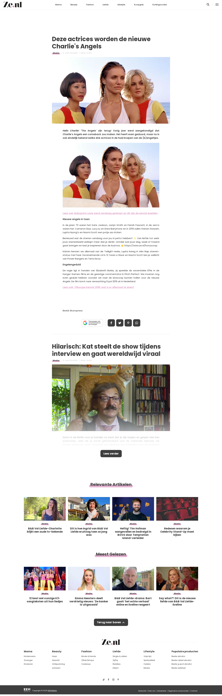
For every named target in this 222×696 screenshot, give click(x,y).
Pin (128, 323)
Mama (58, 4)
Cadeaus (86, 664)
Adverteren (161, 691)
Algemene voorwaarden (178, 691)
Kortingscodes (160, 4)
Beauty (74, 4)
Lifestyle (121, 4)
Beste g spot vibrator (182, 664)
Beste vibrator (178, 656)
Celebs (147, 664)
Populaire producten (185, 651)
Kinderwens (29, 656)
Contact (193, 691)
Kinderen (28, 664)
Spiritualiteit (149, 660)
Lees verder (111, 453)
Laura (89, 53)
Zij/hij (115, 660)
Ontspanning (58, 664)
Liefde (106, 4)
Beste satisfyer (179, 667)
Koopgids (139, 4)
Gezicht (56, 660)
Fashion (90, 4)
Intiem (116, 667)
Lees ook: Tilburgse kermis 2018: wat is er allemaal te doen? (98, 287)
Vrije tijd (147, 656)
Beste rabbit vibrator (182, 660)
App (136, 323)
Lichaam (56, 667)
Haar (54, 656)
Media (56, 53)
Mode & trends (88, 656)
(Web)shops (87, 660)
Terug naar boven (109, 622)
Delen (111, 323)
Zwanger (28, 660)
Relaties (117, 664)
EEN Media (52, 690)
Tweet (119, 323)
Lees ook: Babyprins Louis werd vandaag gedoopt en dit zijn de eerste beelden (110, 213)
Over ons (151, 691)
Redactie (142, 691)
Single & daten (120, 656)
